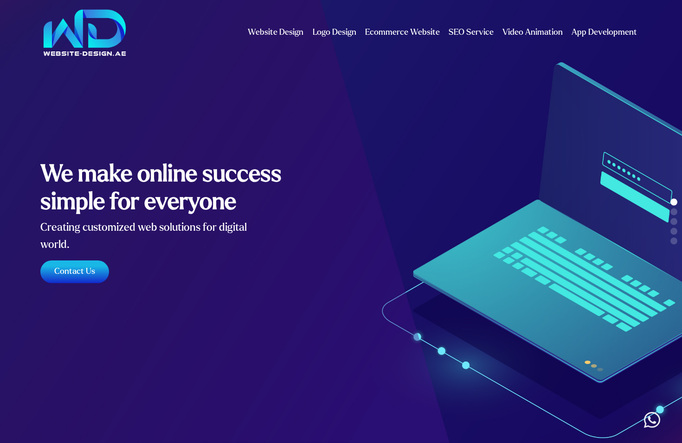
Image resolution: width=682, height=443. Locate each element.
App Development (604, 32)
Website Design (275, 32)
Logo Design (334, 32)
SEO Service (471, 32)
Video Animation (532, 32)
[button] (673, 202)
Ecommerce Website (402, 32)
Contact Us (74, 271)
